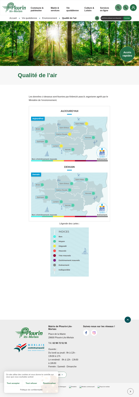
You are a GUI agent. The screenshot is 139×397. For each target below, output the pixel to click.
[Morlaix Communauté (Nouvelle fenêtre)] (29, 349)
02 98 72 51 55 (60, 343)
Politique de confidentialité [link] (31, 390)
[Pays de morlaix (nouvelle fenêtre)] (104, 391)
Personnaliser (49, 383)
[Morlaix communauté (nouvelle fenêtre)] (87, 391)
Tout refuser (31, 383)
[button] (97, 18)
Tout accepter (13, 383)
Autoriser (127, 18)
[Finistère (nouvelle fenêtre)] (73, 391)
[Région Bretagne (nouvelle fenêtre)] (59, 391)
